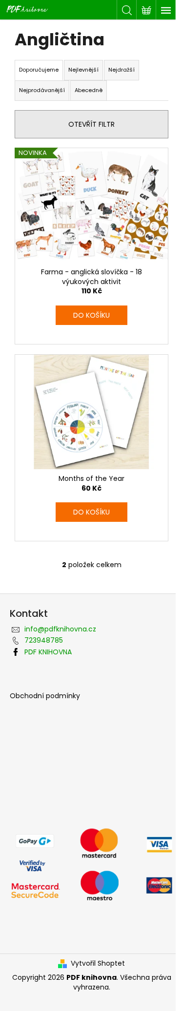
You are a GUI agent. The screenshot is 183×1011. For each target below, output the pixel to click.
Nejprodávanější (42, 90)
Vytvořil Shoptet (98, 963)
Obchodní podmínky (45, 696)
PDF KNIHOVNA (48, 652)
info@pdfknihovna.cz (60, 629)
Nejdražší (121, 70)
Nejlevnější (83, 70)
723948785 (43, 640)
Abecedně (88, 90)
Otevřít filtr (91, 124)
